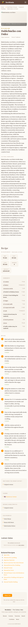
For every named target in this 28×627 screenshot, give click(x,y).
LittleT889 (8, 23)
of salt (5, 311)
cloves (5, 323)
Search (23, 616)
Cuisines (10, 616)
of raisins (6, 281)
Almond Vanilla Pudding (11, 582)
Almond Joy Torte (9, 570)
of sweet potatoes (8, 319)
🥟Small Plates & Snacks (11, 7)
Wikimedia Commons (16, 23)
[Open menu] (25, 2)
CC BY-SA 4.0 (17, 623)
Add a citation (21, 545)
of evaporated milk (8, 307)
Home (2, 7)
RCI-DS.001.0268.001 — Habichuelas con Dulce (11, 252)
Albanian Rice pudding (10, 557)
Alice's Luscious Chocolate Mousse (14, 562)
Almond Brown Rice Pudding (12, 565)
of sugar (5, 300)
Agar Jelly (6, 555)
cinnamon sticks (8, 288)
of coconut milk (7, 304)
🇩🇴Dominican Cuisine (10, 496)
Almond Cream (8, 568)
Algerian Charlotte (9, 560)
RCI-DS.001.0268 (5, 28)
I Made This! (7, 595)
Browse (5, 616)
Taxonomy (17, 616)
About (17, 619)
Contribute (11, 619)
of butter (5, 285)
